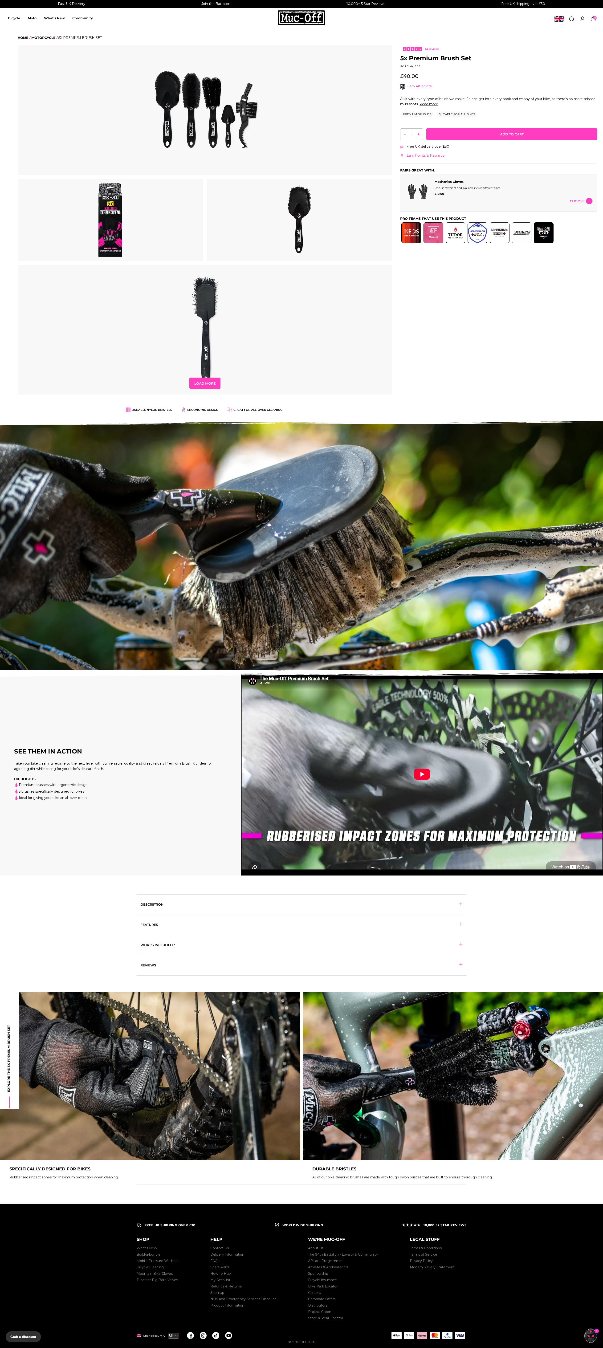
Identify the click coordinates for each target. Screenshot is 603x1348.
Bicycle (14, 18)
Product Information (227, 1305)
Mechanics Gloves (449, 181)
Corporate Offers (321, 1299)
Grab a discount (23, 1337)
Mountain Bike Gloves (155, 1273)
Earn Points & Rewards (425, 155)
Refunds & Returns (226, 1286)
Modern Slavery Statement (432, 1267)
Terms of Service (423, 1254)
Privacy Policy (421, 1261)
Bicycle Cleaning (150, 1267)
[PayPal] (447, 1335)
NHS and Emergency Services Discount (243, 1299)
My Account (220, 1280)
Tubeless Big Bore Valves (157, 1280)
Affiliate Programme (325, 1261)
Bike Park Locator (323, 1286)
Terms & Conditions (426, 1248)
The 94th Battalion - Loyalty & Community (343, 1254)
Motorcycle (43, 38)
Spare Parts (219, 1267)
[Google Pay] (409, 1335)
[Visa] (460, 1335)
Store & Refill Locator (325, 1318)
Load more (205, 383)
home (23, 38)
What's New (54, 18)
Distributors (317, 1305)
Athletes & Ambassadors (328, 1267)
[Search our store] (571, 19)
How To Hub (220, 1273)
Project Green (319, 1312)
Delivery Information (227, 1254)
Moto (32, 18)
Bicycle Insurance (322, 1280)
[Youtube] (228, 1335)
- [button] (405, 133)
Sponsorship (318, 1273)
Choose (577, 201)
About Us (315, 1248)
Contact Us (219, 1248)
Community (82, 18)
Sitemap (217, 1293)
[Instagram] (203, 1335)
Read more (429, 104)
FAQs (214, 1261)
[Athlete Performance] (434, 1335)
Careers (314, 1293)
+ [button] (418, 133)
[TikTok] (215, 1335)
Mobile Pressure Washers (157, 1261)
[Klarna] (422, 1335)
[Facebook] (190, 1335)
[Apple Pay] (396, 1335)
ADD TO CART (512, 134)
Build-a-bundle (148, 1254)
